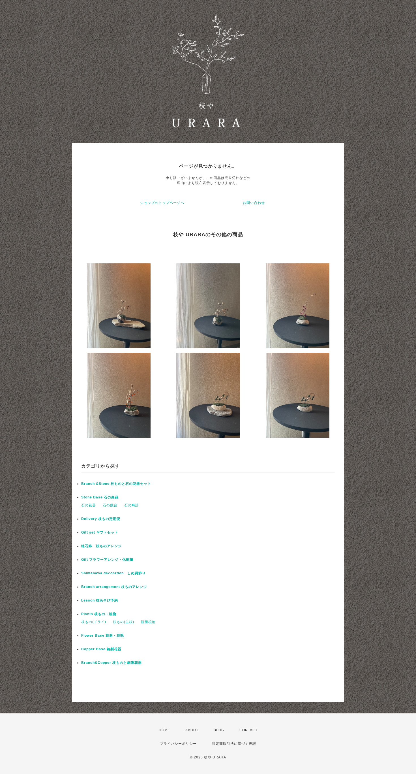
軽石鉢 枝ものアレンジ (101, 546)
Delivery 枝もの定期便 (100, 519)
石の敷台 (110, 505)
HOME (164, 730)
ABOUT (191, 730)
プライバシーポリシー (178, 744)
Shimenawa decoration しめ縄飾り (113, 573)
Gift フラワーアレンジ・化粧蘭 (107, 560)
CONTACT (248, 730)
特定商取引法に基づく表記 (234, 744)
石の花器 (88, 505)
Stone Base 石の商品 (100, 497)
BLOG (219, 730)
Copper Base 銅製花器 (101, 649)
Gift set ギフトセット (99, 532)
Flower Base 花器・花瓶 (102, 635)
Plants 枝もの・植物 (98, 614)
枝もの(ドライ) (93, 622)
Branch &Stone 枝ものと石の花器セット (116, 484)
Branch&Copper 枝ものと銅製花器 (111, 663)
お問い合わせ (254, 203)
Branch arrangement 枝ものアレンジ (114, 587)
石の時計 (131, 505)
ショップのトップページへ (162, 203)
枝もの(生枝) (123, 622)
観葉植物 (148, 622)
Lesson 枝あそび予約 (99, 600)
